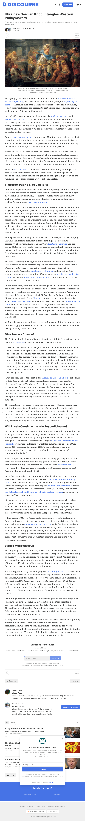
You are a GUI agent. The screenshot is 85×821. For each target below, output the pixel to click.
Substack (32, 817)
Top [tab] (7, 723)
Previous (12, 681)
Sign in (78, 5)
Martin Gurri (17, 734)
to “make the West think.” (60, 485)
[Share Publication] (59, 4)
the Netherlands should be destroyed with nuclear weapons (34, 492)
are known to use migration (38, 524)
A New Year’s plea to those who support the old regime (24, 731)
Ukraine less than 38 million (38, 277)
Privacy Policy (58, 776)
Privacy (44, 806)
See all (9, 775)
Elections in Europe (57, 244)
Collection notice (59, 806)
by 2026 (38, 298)
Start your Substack (37, 811)
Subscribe (68, 5)
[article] (42, 732)
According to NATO (56, 571)
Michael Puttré (30, 28)
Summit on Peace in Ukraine (56, 377)
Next (74, 681)
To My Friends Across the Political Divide (24, 728)
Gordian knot (20, 169)
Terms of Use (52, 774)
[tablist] (10, 723)
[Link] (2, 184)
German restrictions (14, 119)
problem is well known (42, 271)
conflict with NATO (67, 464)
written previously (23, 137)
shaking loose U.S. (60, 116)
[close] (62, 738)
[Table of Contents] (2, 410)
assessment (19, 342)
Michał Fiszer (17, 28)
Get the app (53, 811)
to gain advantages (37, 202)
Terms (50, 806)
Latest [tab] (12, 723)
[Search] (55, 4)
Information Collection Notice (42, 776)
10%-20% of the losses (21, 301)
